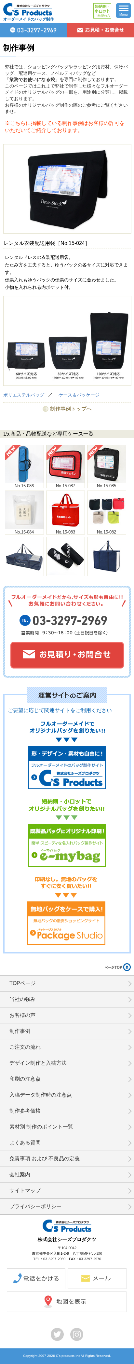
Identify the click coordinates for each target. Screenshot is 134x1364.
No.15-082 (106, 532)
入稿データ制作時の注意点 (40, 1095)
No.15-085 (106, 485)
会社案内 (19, 1174)
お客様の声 (22, 1015)
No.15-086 (24, 485)
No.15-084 (24, 532)
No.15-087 (65, 485)
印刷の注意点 (25, 1079)
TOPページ (22, 983)
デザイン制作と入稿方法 (38, 1063)
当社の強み (22, 999)
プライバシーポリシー (35, 1206)
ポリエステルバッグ (23, 395)
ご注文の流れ (25, 1047)
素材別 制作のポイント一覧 (41, 1126)
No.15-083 (65, 532)
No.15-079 (106, 577)
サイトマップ (25, 1190)
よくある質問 (25, 1142)
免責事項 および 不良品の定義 (44, 1158)
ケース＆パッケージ (79, 395)
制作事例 (19, 1031)
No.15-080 (65, 577)
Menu (123, 14)
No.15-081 (24, 577)
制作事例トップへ (71, 409)
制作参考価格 (25, 1111)
